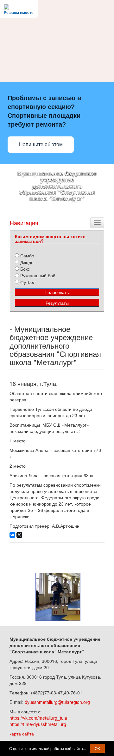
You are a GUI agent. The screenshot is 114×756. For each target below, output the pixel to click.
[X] (19, 535)
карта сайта (22, 733)
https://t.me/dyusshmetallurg (38, 724)
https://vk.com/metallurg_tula (38, 718)
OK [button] (97, 748)
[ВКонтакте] (12, 535)
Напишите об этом (41, 144)
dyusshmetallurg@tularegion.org (57, 702)
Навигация (24, 223)
